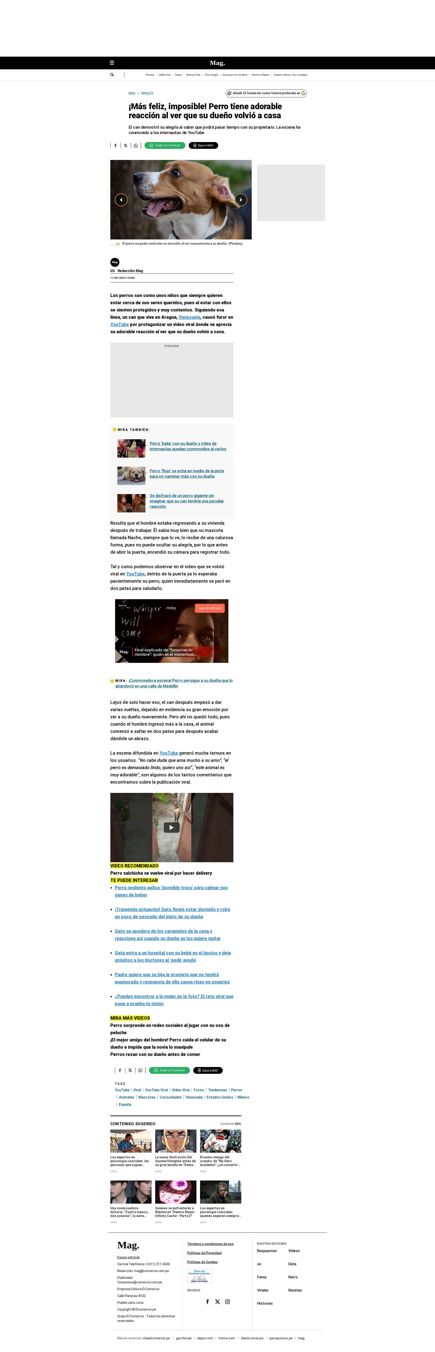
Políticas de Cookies (202, 1262)
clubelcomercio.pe (157, 1338)
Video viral (181, 1090)
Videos (294, 1251)
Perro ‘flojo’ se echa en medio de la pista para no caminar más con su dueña (187, 473)
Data (292, 1264)
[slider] (181, 205)
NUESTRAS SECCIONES (271, 1243)
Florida (150, 75)
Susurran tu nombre (234, 75)
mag (301, 1338)
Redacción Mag (130, 271)
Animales (126, 1097)
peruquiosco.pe (281, 1338)
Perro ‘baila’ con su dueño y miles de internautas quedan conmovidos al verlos (188, 446)
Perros (236, 1090)
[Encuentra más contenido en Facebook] (115, 145)
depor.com (205, 1338)
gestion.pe (184, 1338)
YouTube (122, 1090)
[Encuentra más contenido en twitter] (126, 145)
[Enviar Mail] (113, 271)
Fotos (199, 1090)
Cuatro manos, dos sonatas (290, 75)
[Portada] (128, 1253)
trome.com (227, 1338)
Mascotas (147, 1097)
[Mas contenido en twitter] (217, 1302)
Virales (262, 1290)
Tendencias (217, 1090)
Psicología (211, 75)
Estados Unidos (220, 1097)
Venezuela (194, 1097)
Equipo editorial (128, 1257)
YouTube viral (156, 1090)
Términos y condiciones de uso (210, 1244)
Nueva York (193, 75)
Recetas (295, 1290)
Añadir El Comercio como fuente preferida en (266, 93)
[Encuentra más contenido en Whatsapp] (136, 145)
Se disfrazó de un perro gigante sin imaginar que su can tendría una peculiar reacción (187, 501)
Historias (265, 1303)
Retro (293, 1277)
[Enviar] (112, 75)
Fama (261, 1277)
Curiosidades (171, 1097)
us (259, 1264)
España (125, 1104)
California (164, 75)
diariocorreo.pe (252, 1338)
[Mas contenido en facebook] (208, 1302)
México (243, 1097)
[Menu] (114, 63)
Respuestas (267, 1251)
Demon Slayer (260, 75)
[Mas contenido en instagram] (227, 1302)
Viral (137, 1090)
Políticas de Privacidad (204, 1253)
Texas (178, 75)
